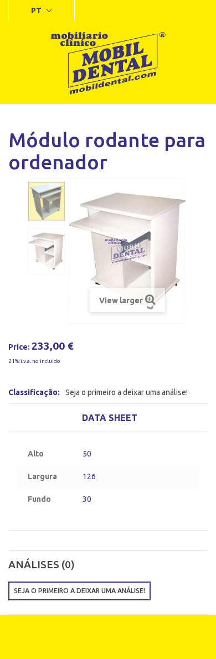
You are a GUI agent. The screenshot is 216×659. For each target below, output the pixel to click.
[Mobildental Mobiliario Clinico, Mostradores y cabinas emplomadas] (108, 62)
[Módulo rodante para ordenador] (46, 201)
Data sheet (109, 418)
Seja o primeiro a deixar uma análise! (126, 392)
